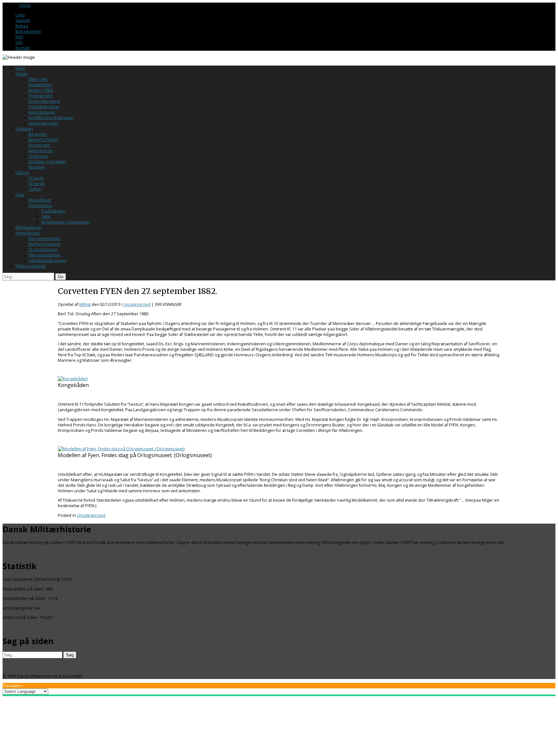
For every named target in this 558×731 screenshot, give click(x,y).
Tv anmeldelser (43, 249)
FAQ (19, 37)
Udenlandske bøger (47, 260)
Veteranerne (40, 150)
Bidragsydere (28, 31)
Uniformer (38, 156)
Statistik (23, 20)
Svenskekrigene (43, 107)
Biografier (37, 134)
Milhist (85, 304)
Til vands (36, 183)
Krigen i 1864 (40, 90)
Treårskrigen (40, 96)
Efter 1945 (37, 79)
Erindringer (39, 145)
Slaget (21, 74)
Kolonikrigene (41, 112)
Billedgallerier (29, 227)
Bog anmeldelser (44, 238)
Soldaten (24, 128)
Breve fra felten (43, 139)
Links (20, 15)
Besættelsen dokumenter (65, 222)
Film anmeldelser (44, 255)
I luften (35, 189)
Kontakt (23, 48)
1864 (45, 216)
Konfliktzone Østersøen (51, 117)
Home (25, 5)
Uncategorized (136, 304)
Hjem (21, 68)
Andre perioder (43, 123)
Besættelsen (40, 85)
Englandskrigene (44, 101)
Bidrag (22, 26)
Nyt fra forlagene (44, 244)
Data (20, 194)
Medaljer (37, 167)
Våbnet (22, 172)
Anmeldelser (28, 233)
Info (19, 42)
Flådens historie (31, 266)
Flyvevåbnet (39, 200)
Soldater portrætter (47, 161)
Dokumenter (40, 205)
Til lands (36, 178)
